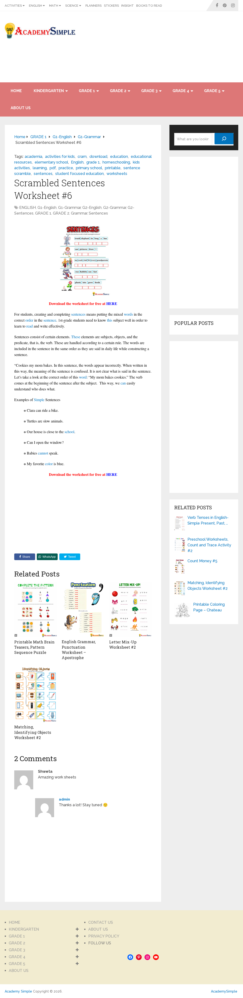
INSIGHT (127, 5)
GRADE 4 (181, 91)
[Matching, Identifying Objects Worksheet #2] (35, 694)
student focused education (79, 173)
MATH (53, 5)
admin (64, 799)
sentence (49, 320)
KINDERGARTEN (49, 91)
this (109, 320)
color (49, 463)
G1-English (46, 207)
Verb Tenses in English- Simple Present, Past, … (208, 520)
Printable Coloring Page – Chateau (209, 607)
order (29, 320)
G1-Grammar (69, 207)
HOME (16, 91)
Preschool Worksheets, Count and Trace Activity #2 (209, 545)
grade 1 (93, 162)
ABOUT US (21, 108)
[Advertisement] (195, 49)
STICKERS (111, 5)
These (75, 336)
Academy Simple (18, 991)
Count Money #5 (202, 561)
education (119, 156)
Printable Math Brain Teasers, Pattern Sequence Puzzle (34, 647)
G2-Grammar (114, 207)
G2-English (92, 207)
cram (82, 156)
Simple (39, 399)
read (29, 325)
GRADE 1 (87, 91)
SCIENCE (71, 5)
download (98, 156)
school (69, 431)
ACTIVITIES (13, 5)
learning (40, 168)
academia (33, 156)
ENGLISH (35, 5)
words (128, 314)
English (77, 162)
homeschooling (116, 162)
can (123, 382)
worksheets (117, 173)
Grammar (79, 213)
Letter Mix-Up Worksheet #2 (122, 644)
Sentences (98, 213)
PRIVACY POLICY (103, 936)
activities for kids (60, 156)
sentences (43, 173)
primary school (89, 168)
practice (66, 168)
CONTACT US (100, 922)
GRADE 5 (212, 91)
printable (113, 168)
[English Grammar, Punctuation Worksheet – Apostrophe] (83, 609)
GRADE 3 (149, 91)
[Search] (224, 138)
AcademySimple (224, 991)
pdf (53, 168)
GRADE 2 (118, 91)
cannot (43, 452)
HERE (111, 303)
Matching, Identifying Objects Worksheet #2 (32, 732)
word (83, 377)
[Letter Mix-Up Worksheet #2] (130, 609)
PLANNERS (93, 5)
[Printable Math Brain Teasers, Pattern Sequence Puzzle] (35, 609)
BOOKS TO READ (149, 5)
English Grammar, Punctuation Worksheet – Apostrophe (79, 649)
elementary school (51, 162)
